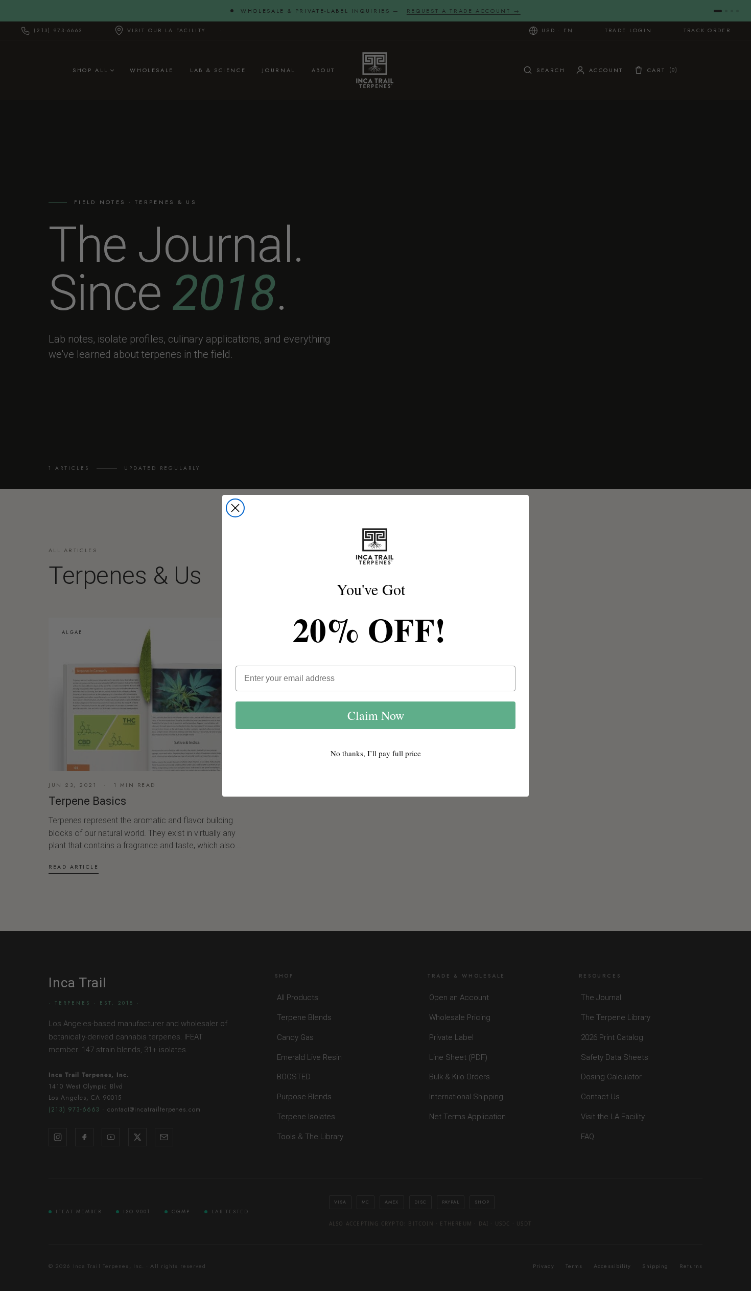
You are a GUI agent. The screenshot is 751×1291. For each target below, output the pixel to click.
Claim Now (375, 715)
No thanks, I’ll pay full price (376, 753)
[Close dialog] (235, 508)
